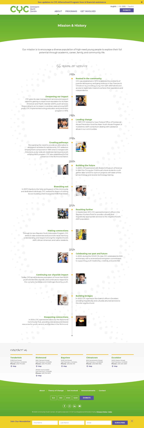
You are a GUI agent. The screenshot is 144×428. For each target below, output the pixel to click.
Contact (102, 391)
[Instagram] (69, 406)
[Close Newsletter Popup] (132, 421)
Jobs (110, 412)
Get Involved (72, 391)
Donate (127, 10)
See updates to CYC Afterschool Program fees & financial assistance (72, 2)
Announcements (88, 391)
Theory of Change (56, 391)
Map (14, 366)
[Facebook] (64, 406)
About (42, 391)
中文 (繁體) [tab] (122, 6)
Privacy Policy (102, 412)
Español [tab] (131, 6)
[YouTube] (79, 406)
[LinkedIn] (74, 406)
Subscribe (120, 422)
